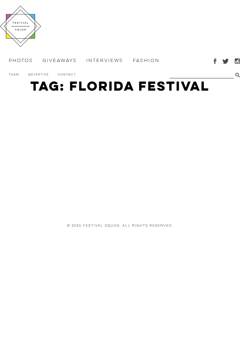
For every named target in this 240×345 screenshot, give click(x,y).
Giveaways (59, 60)
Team (14, 74)
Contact (67, 74)
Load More (120, 197)
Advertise (38, 74)
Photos (21, 60)
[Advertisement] (120, 147)
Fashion (146, 60)
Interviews (104, 60)
